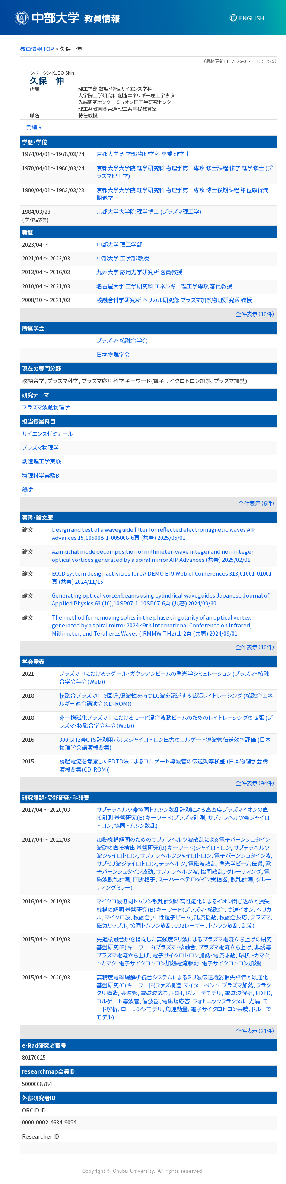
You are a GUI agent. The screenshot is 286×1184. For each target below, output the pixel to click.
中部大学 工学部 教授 (122, 258)
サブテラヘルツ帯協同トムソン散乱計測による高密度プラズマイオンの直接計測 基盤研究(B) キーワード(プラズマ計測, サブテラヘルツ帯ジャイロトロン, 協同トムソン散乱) (183, 817)
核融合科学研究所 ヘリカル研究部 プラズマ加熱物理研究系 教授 (174, 300)
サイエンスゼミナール (47, 433)
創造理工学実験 (41, 461)
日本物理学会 (113, 354)
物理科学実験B (40, 475)
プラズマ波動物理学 (46, 407)
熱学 (27, 489)
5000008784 (37, 1084)
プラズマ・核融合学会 (121, 340)
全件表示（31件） (255, 1031)
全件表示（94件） (255, 783)
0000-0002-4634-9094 (49, 1122)
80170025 (34, 1057)
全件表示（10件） (255, 314)
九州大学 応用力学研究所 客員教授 (139, 272)
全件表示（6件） (256, 503)
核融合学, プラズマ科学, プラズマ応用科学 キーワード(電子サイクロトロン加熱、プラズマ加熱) (134, 380)
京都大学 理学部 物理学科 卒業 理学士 (143, 154)
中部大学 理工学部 (119, 244)
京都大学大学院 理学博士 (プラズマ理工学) (148, 211)
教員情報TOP (37, 49)
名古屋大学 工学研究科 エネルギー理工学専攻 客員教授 (164, 286)
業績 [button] (31, 127)
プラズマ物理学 (40, 447)
